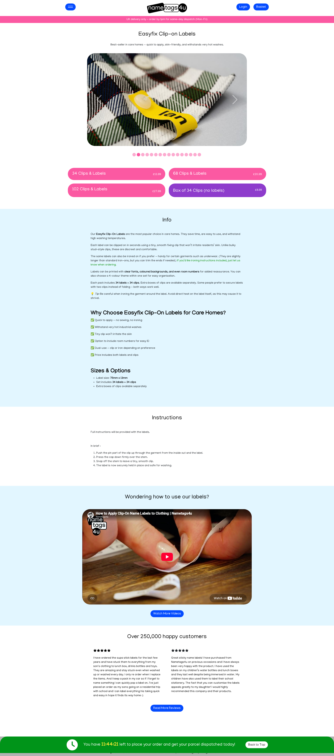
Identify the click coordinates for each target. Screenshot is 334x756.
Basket (261, 7)
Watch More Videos (167, 614)
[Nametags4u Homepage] (167, 8)
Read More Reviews (167, 708)
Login (243, 7)
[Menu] (70, 6)
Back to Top (256, 745)
